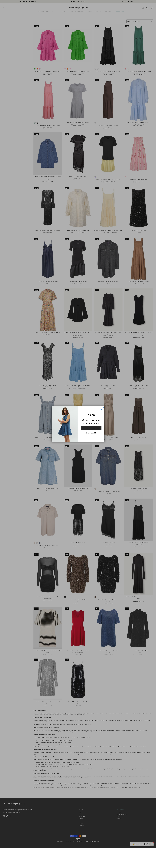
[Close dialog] (102, 408)
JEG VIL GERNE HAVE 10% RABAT (91, 428)
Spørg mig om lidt (91, 433)
